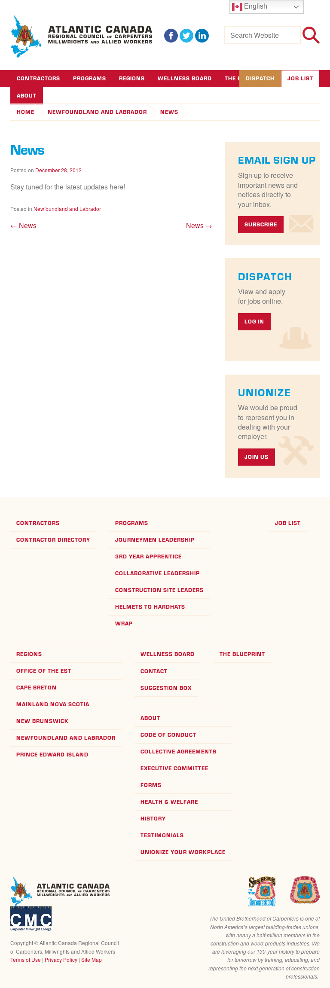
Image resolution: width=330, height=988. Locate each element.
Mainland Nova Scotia (52, 704)
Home (25, 112)
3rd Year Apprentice (148, 556)
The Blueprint (242, 654)
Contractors (38, 78)
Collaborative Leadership (157, 573)
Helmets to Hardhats (150, 607)
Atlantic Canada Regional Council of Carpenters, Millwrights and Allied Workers (60, 891)
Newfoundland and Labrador (97, 112)
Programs (89, 78)
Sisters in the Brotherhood (261, 891)
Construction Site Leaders (159, 590)
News (169, 112)
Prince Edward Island (52, 754)
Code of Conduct (168, 735)
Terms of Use (25, 959)
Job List (300, 78)
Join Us (256, 457)
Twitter (186, 36)
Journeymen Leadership (155, 540)
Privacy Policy (61, 959)
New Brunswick (42, 721)
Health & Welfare (169, 802)
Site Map (91, 959)
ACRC (81, 36)
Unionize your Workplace (183, 852)
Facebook (171, 36)
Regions (132, 78)
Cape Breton (36, 687)
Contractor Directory (53, 540)
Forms (151, 785)
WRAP (124, 623)
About (150, 718)
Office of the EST (43, 671)
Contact (154, 671)
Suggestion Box (166, 688)
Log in (254, 321)
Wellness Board (185, 78)
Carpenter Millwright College (31, 918)
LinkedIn (202, 36)
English (254, 6)
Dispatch (260, 78)
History (153, 818)
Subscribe (260, 224)
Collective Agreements (179, 751)
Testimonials (162, 835)
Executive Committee (174, 768)
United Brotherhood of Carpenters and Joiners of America (305, 890)
